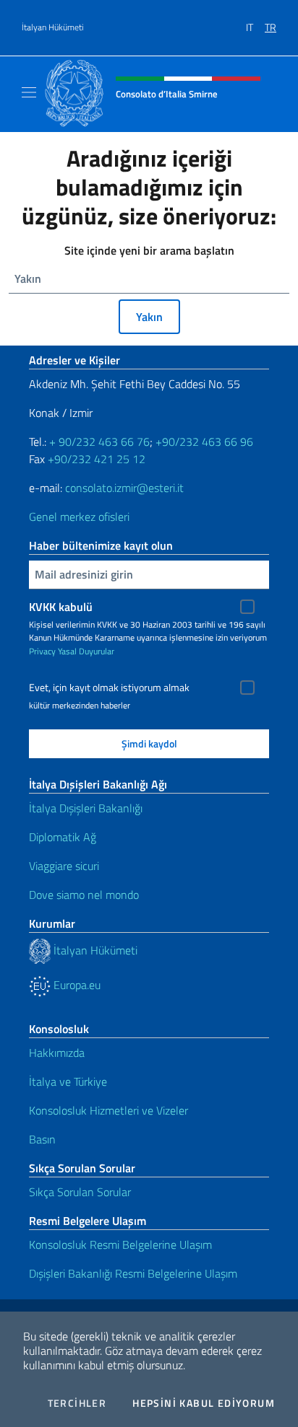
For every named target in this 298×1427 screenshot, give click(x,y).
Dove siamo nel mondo (84, 894)
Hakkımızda (57, 1052)
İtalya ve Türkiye (68, 1081)
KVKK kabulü (61, 606)
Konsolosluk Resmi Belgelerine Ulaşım (120, 1244)
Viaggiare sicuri (64, 865)
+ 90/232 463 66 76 (99, 441)
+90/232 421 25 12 (96, 458)
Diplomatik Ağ (62, 837)
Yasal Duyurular (86, 651)
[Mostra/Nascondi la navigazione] (29, 92)
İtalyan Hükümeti (53, 27)
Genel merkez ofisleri (79, 516)
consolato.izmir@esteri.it (124, 487)
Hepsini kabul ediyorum (203, 1403)
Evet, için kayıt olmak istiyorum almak (109, 687)
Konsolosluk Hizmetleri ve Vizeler (108, 1110)
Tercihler (77, 1403)
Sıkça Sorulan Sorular (80, 1191)
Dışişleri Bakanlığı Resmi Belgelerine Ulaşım (133, 1273)
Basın (42, 1139)
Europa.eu (76, 984)
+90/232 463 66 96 (204, 441)
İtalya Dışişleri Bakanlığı (85, 808)
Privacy (42, 651)
